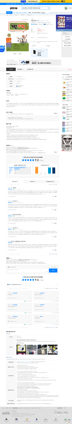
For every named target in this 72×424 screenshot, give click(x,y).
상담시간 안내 (66, 414)
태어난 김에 (39, 53)
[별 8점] (14, 267)
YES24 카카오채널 (57, 408)
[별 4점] (11, 267)
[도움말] (34, 31)
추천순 (53, 184)
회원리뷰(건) (41, 24)
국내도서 (8, 94)
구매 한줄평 (47, 288)
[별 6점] (12, 267)
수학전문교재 (17, 94)
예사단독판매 (56, 12)
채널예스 (29, 12)
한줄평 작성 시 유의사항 (56, 267)
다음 (17, 184)
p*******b (15, 229)
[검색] (48, 8)
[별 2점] (10, 267)
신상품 (17, 12)
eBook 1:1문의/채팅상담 (64, 413)
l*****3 (27, 312)
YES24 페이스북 (59, 408)
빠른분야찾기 (9, 12)
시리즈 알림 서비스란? (68, 41)
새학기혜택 (51, 12)
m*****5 (15, 189)
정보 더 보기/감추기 (37, 24)
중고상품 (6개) (33, 46)
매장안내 (25, 12)
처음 (8, 184)
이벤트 (20, 12)
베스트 (14, 12)
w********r (14, 202)
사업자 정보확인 (33, 414)
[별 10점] (15, 267)
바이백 (22, 12)
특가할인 (65, 12)
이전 (10, 184)
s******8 (53, 312)
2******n (26, 324)
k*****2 (14, 242)
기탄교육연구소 (33, 22)
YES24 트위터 (60, 408)
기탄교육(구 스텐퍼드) (40, 22)
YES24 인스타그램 (61, 408)
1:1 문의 (29, 361)
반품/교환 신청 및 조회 (24, 361)
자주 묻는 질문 (61, 414)
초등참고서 (12, 94)
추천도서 (68, 12)
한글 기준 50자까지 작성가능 (13, 269)
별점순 (56, 184)
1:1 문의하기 (56, 414)
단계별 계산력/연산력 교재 (24, 94)
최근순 (50, 184)
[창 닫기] (46, 50)
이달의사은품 (61, 12)
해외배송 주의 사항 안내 (67, 32)
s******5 (53, 324)
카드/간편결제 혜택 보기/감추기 (47, 37)
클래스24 (38, 12)
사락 (32, 12)
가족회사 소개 (66, 408)
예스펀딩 (35, 12)
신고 (23, 189)
